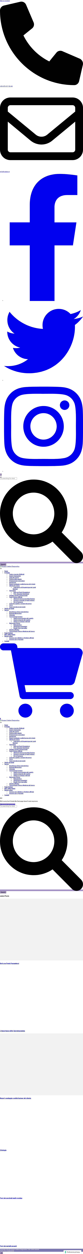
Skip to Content (5, 1)
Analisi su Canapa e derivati (22, 621)
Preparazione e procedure (17, 581)
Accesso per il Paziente (16, 639)
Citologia (3, 1150)
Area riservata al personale (17, 607)
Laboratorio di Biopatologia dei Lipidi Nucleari (24, 588)
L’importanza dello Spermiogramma (12, 1031)
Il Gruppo (7, 573)
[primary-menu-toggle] (1, 568)
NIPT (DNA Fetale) (9, 634)
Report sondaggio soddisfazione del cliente (22, 584)
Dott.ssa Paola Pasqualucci (9, 963)
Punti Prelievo (8, 633)
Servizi (6, 610)
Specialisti (12, 590)
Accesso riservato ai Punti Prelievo (24, 600)
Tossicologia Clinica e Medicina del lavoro (22, 631)
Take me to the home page (7, 804)
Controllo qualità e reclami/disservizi (20, 603)
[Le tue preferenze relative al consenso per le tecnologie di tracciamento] (72, 1252)
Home (6, 571)
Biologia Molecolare (15, 613)
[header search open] (1, 474)
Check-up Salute (9, 608)
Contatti (6, 641)
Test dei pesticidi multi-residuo (11, 1198)
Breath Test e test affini (20, 628)
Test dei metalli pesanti (8, 1246)
